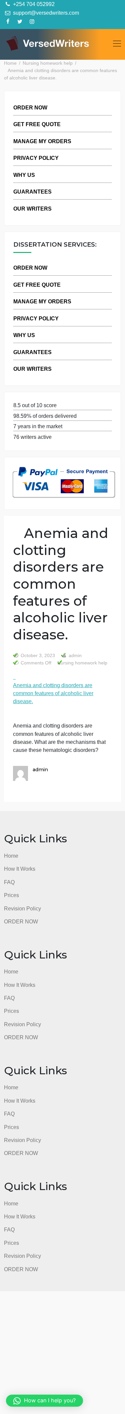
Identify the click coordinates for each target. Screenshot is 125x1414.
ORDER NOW (30, 107)
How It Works (19, 869)
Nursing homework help (82, 662)
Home (11, 856)
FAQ (9, 882)
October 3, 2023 (38, 655)
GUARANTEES (32, 192)
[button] (44, 1401)
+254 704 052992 (33, 4)
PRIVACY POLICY (36, 158)
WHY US (24, 175)
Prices (11, 895)
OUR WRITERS (32, 209)
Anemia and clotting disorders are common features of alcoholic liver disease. (53, 693)
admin (74, 655)
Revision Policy (22, 908)
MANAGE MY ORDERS (42, 141)
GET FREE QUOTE (37, 124)
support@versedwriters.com (45, 13)
